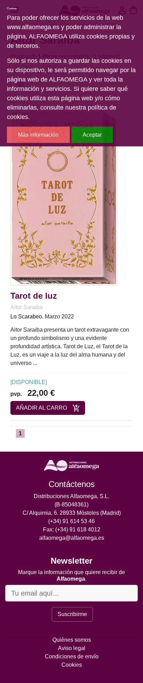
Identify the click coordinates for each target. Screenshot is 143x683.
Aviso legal (71, 648)
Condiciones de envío (72, 656)
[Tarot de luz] (63, 197)
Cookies (71, 665)
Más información (38, 135)
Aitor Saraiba (26, 307)
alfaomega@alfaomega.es (71, 538)
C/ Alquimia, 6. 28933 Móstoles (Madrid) (72, 513)
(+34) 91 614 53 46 (71, 521)
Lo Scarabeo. (26, 316)
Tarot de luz (33, 295)
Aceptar (92, 135)
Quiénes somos (71, 640)
